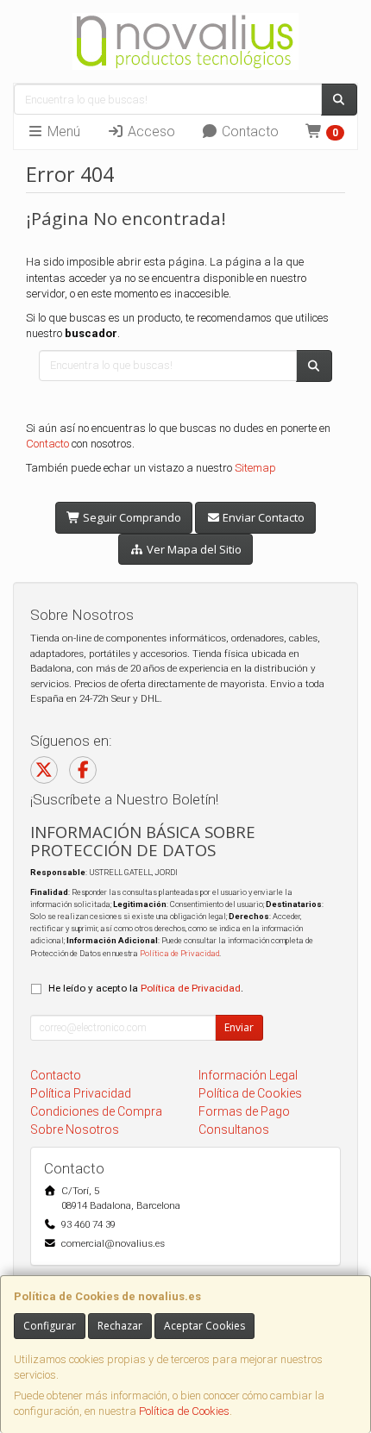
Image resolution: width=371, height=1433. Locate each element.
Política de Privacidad (179, 953)
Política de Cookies (184, 1411)
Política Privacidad (80, 1093)
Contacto (248, 131)
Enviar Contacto (262, 517)
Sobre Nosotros (74, 1129)
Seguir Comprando (130, 517)
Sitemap (255, 467)
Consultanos (233, 1129)
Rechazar (119, 1325)
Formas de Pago (244, 1111)
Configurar (49, 1325)
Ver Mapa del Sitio (193, 549)
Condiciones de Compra (96, 1111)
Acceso (149, 131)
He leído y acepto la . (145, 988)
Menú (62, 131)
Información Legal (248, 1075)
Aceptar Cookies (204, 1325)
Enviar (239, 1027)
